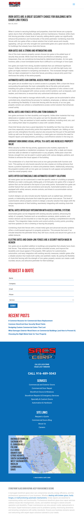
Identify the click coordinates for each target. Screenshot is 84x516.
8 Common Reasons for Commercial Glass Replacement (30, 321)
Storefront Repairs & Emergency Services (42, 396)
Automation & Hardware (42, 403)
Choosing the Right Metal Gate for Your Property (27, 334)
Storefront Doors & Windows (42, 392)
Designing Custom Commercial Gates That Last (27, 327)
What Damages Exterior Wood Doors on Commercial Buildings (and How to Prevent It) (42, 331)
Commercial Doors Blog (42, 420)
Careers (42, 427)
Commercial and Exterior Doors (42, 385)
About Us (42, 424)
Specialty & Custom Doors (42, 399)
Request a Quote (42, 417)
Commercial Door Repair (42, 388)
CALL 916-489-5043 (42, 373)
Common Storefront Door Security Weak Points (26, 324)
